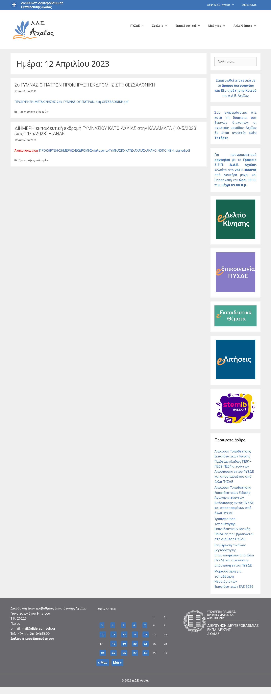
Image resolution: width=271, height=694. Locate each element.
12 (124, 634)
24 (102, 652)
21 (145, 643)
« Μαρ (103, 663)
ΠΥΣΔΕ (135, 26)
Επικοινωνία (249, 4)
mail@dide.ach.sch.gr (38, 628)
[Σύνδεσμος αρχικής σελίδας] (33, 29)
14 (145, 634)
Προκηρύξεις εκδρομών (33, 111)
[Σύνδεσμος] (235, 238)
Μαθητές (214, 26)
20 (134, 643)
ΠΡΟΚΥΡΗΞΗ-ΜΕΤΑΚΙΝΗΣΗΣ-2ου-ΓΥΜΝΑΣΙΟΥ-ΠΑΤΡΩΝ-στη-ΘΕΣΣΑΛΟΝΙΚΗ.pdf (71, 102)
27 (134, 652)
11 (113, 634)
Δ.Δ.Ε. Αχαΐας (140, 680)
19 (124, 643)
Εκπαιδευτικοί (186, 26)
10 (102, 634)
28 (145, 652)
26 (124, 652)
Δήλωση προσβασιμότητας (32, 639)
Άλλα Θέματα (243, 26)
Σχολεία (157, 26)
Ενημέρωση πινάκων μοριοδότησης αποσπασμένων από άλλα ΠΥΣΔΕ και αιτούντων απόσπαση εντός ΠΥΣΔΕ (234, 555)
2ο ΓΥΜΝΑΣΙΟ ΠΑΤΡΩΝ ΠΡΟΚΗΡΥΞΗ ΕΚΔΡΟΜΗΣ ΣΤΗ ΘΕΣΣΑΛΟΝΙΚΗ (84, 85)
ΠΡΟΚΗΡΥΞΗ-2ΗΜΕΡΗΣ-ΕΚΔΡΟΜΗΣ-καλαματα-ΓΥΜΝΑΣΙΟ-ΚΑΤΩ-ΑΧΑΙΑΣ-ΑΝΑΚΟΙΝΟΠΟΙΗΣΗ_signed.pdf (114, 150)
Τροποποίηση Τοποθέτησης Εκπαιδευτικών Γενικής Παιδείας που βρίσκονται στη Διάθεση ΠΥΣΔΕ (234, 529)
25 (113, 652)
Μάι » (117, 663)
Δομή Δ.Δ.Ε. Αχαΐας (218, 4)
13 (134, 634)
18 (113, 643)
